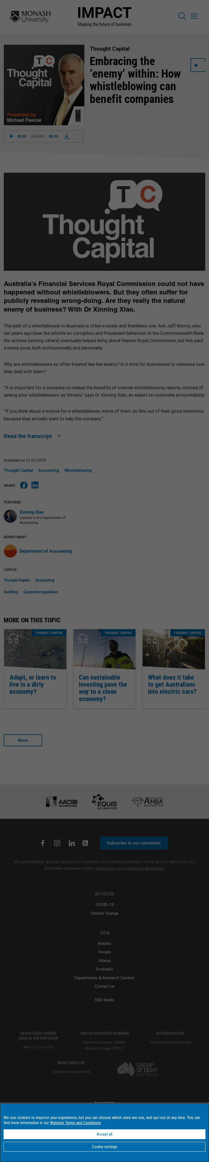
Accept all (104, 1134)
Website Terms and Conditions (75, 1122)
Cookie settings (104, 1146)
